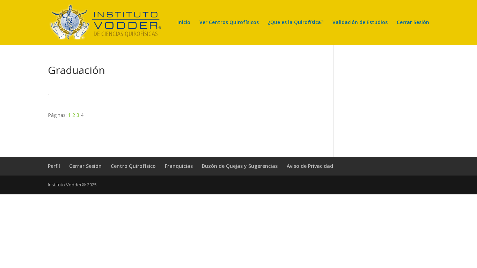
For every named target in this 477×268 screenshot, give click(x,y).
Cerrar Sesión (413, 22)
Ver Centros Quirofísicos (229, 22)
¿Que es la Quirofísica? (295, 22)
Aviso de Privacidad (310, 166)
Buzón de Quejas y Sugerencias (240, 166)
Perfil (54, 166)
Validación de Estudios (360, 22)
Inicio (183, 22)
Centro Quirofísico (133, 166)
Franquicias (179, 166)
